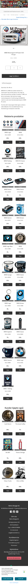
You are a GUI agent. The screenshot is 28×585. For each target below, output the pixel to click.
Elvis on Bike (20, 481)
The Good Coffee (20, 424)
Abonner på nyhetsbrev (14, 558)
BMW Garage (8, 275)
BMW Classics (8, 360)
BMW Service (8, 218)
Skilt (8, 14)
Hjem (5, 14)
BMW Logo (8, 303)
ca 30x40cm (22, 14)
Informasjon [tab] (6, 83)
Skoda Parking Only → (22, 17)
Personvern (14, 545)
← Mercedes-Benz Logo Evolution (9, 19)
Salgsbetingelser (14, 540)
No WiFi (8, 452)
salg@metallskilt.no (14, 532)
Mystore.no (24, 508)
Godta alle (20, 578)
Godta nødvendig (7, 578)
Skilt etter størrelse (14, 14)
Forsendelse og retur (14, 542)
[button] (13, 48)
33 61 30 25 (15, 530)
